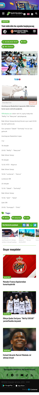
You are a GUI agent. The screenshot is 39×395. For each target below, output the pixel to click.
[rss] (32, 375)
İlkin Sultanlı (9, 46)
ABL (27, 218)
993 (24, 42)
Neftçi (7, 218)
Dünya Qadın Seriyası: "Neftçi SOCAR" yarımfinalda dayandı (18, 319)
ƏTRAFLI (33, 103)
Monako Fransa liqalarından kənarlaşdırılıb (14, 283)
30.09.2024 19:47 (11, 42)
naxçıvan (17, 218)
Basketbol (5, 21)
